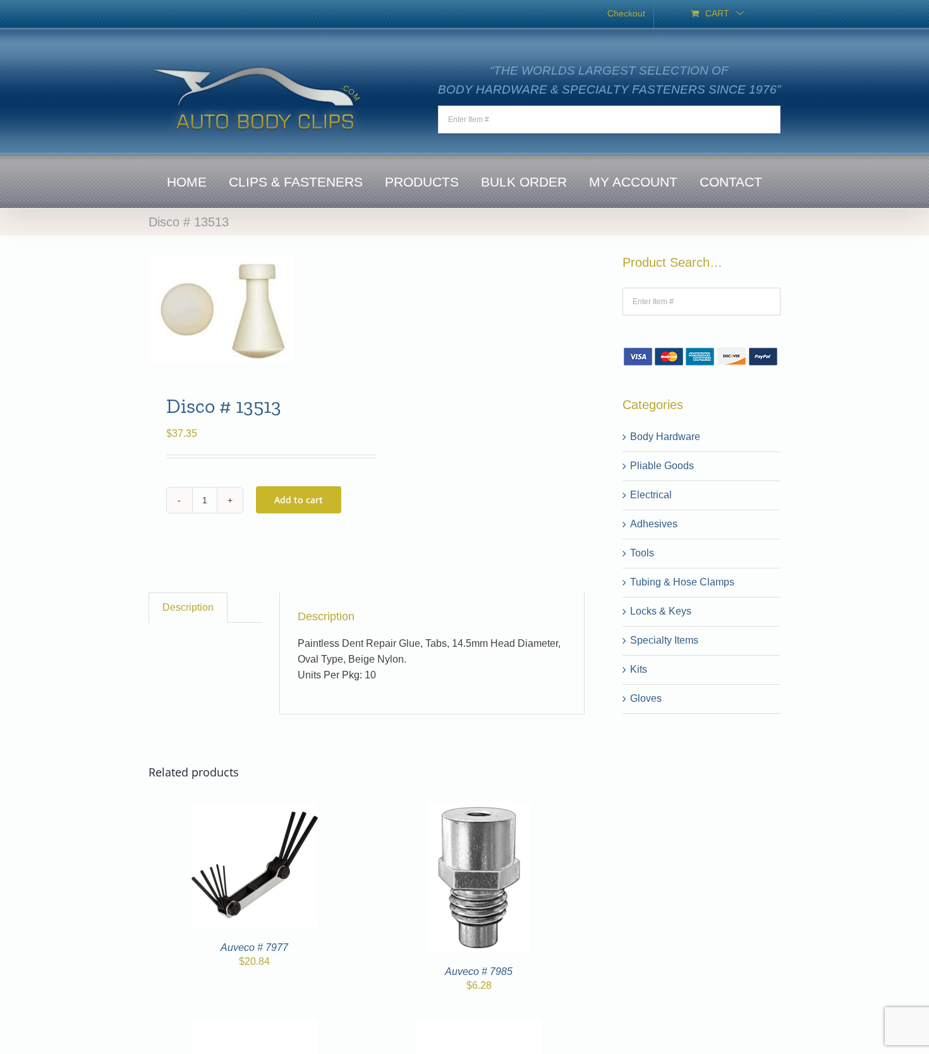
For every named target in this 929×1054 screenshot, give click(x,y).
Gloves (646, 698)
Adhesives (653, 523)
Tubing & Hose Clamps (682, 582)
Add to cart (298, 500)
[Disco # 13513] (253, 308)
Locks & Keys (660, 611)
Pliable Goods (662, 465)
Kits (638, 669)
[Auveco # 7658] (254, 1025)
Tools (642, 553)
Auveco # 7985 (479, 971)
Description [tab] (188, 607)
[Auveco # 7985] (478, 809)
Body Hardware (665, 436)
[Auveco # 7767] (479, 1025)
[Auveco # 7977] (254, 809)
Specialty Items (664, 640)
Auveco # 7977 (254, 947)
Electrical (651, 494)
